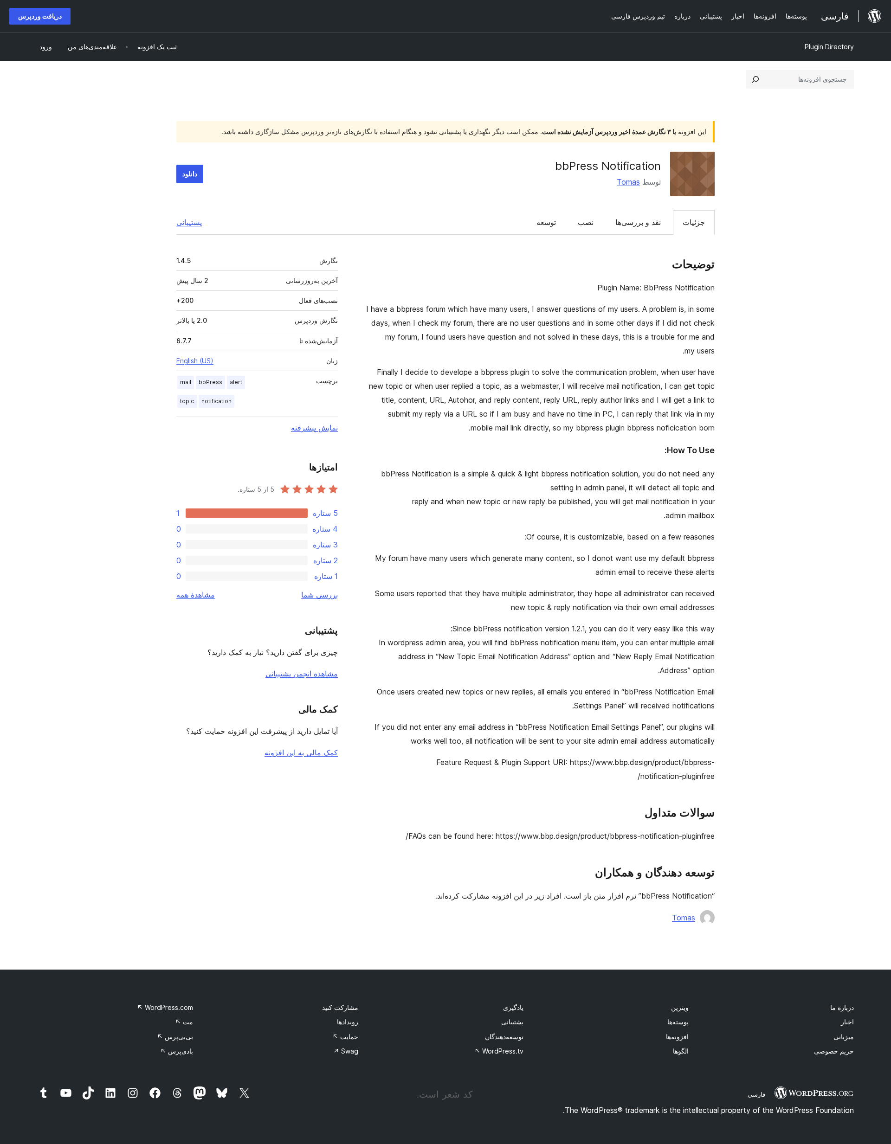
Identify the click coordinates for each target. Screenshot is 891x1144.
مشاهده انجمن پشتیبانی (301, 673)
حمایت (345, 1037)
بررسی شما (319, 594)
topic (187, 401)
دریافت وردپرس (40, 16)
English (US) (194, 361)
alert (236, 382)
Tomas (628, 181)
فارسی (756, 1094)
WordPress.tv (498, 1051)
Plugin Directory (829, 47)
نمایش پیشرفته (314, 427)
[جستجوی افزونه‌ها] (755, 79)
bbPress (210, 382)
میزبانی (843, 1037)
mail (185, 382)
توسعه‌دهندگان (504, 1037)
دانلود (189, 174)
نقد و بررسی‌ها (638, 222)
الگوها (681, 1051)
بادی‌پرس (176, 1051)
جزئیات (694, 222)
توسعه (546, 222)
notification (216, 401)
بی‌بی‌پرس (175, 1037)
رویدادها (347, 1022)
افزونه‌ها (677, 1037)
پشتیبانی (189, 222)
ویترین (680, 1007)
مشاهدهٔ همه (195, 594)
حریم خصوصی (834, 1051)
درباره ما (842, 1007)
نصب (586, 222)
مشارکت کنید (340, 1007)
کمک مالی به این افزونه (301, 752)
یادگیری (513, 1007)
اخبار (847, 1022)
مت (184, 1022)
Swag (345, 1051)
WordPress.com (165, 1007)
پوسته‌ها (678, 1022)
